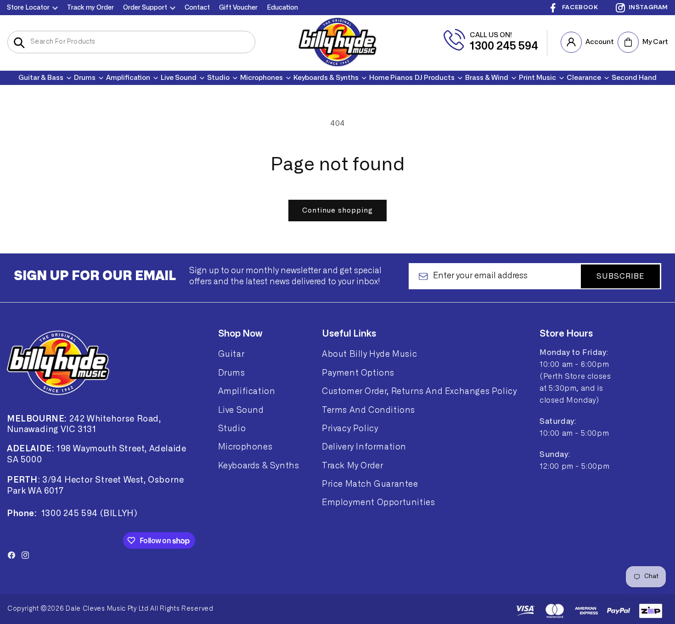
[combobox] (131, 42)
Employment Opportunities (378, 502)
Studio (232, 428)
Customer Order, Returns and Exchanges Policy (419, 391)
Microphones (245, 447)
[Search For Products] (19, 43)
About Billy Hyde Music (369, 354)
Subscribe (620, 276)
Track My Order (352, 465)
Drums (231, 373)
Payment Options (358, 373)
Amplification (247, 391)
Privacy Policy (350, 428)
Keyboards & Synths (258, 465)
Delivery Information (364, 447)
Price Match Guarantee (370, 484)
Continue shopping (337, 210)
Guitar (231, 354)
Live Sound (241, 410)
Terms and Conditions (368, 410)
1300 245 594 (504, 46)
